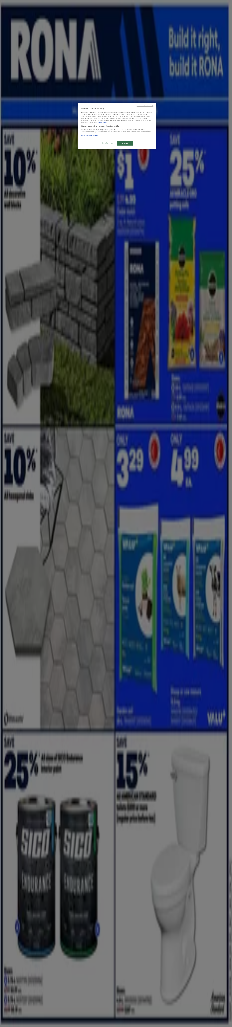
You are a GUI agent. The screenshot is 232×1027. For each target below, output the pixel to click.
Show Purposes (107, 143)
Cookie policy (102, 122)
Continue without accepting (145, 106)
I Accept (125, 143)
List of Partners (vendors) (89, 135)
